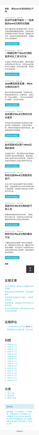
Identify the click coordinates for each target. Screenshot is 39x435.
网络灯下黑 (26, 421)
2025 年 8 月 (12, 368)
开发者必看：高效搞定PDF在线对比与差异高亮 (19, 304)
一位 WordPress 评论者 (16, 326)
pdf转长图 (17, 421)
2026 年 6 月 (12, 349)
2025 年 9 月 (12, 366)
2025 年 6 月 (12, 373)
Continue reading (11, 44)
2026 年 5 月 (12, 351)
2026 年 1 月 (12, 361)
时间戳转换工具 (20, 418)
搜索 (6, 264)
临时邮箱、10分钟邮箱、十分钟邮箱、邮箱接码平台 (19, 412)
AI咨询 (11, 418)
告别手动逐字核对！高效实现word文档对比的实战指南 (19, 309)
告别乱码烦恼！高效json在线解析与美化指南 (19, 287)
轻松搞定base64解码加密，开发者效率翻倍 (19, 292)
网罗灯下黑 (11, 398)
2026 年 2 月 (12, 358)
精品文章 (20, 17)
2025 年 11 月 (12, 363)
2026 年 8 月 (12, 344)
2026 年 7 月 (12, 346)
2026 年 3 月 (12, 356)
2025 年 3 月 (12, 378)
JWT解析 (24, 414)
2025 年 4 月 (12, 375)
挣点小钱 (10, 393)
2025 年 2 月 (12, 380)
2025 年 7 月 (12, 370)
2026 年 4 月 (12, 354)
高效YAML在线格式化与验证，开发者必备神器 (19, 298)
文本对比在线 (19, 416)
